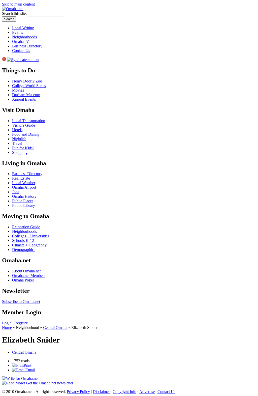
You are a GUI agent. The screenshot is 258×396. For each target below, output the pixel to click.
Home (7, 327)
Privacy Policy (78, 391)
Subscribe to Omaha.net (21, 301)
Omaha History (24, 196)
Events (17, 32)
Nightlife (19, 139)
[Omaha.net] (12, 9)
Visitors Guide (23, 125)
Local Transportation (28, 121)
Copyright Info (124, 391)
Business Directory (27, 46)
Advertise (147, 391)
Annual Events (24, 99)
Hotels (17, 130)
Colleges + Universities (30, 236)
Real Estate (21, 178)
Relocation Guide (26, 227)
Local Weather (23, 183)
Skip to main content (18, 4)
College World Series (29, 85)
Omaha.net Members (28, 275)
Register (20, 323)
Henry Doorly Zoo (27, 81)
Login (7, 323)
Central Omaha (55, 327)
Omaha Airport (24, 187)
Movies (18, 90)
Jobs (15, 192)
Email (30, 370)
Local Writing (23, 28)
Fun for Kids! (23, 148)
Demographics (23, 249)
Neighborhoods (24, 37)
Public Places (22, 201)
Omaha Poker (23, 280)
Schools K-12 (23, 240)
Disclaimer (101, 391)
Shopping (19, 152)
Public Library (23, 205)
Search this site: (15, 13)
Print (27, 365)
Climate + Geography (29, 245)
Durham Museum (26, 95)
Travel (17, 143)
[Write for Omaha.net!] (20, 378)
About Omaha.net (26, 271)
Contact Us (21, 50)
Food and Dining (25, 134)
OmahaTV (20, 41)
